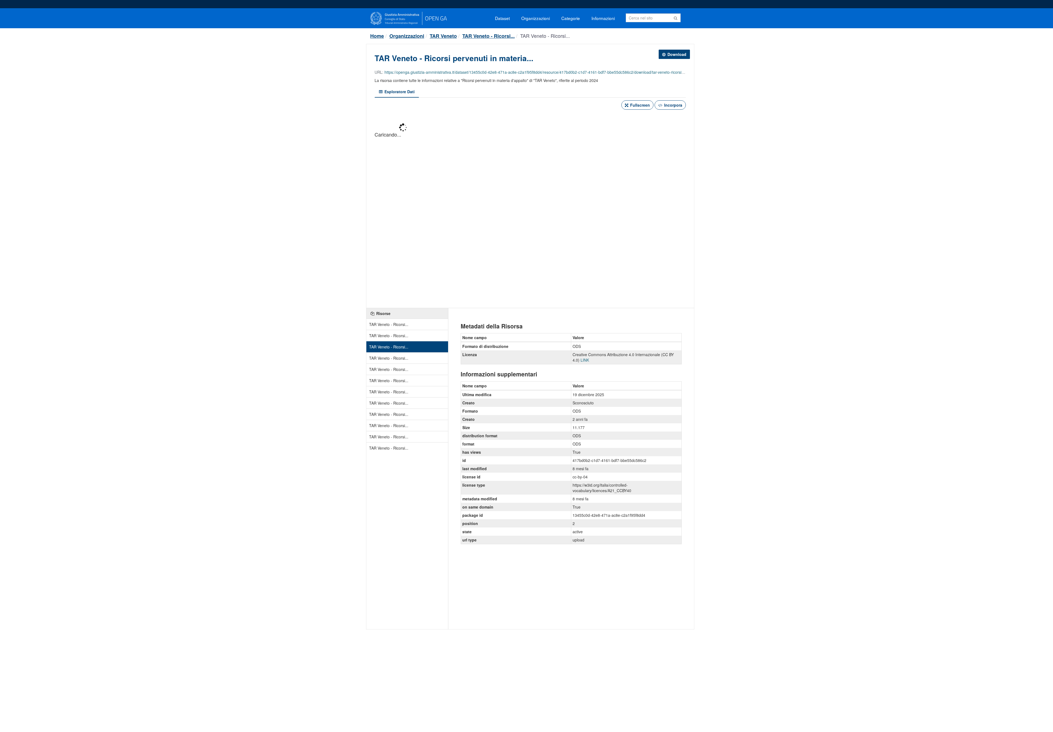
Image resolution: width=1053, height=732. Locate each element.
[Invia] (675, 17)
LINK (585, 360)
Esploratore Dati (399, 91)
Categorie (570, 18)
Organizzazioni (535, 18)
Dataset (502, 18)
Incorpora (672, 105)
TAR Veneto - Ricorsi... (488, 35)
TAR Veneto (443, 35)
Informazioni (603, 18)
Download (676, 54)
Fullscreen (639, 105)
